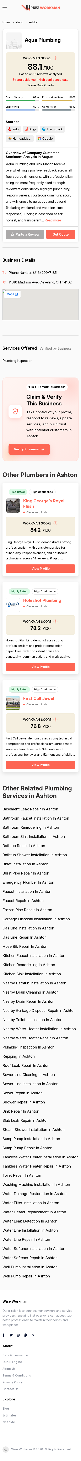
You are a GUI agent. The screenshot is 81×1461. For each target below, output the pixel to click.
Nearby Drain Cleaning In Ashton (30, 992)
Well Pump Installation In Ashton (30, 1267)
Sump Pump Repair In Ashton (27, 1148)
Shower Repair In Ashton (23, 1102)
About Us (9, 1368)
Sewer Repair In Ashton (22, 1093)
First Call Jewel (38, 698)
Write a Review (27, 234)
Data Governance (15, 1355)
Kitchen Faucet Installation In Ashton (33, 955)
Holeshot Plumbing (42, 600)
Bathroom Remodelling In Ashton (30, 827)
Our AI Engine (12, 1362)
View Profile (41, 568)
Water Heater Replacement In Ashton (34, 1212)
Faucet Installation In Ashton (26, 891)
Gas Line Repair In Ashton (24, 937)
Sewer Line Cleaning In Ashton (28, 1074)
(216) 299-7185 (45, 273)
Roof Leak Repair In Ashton (25, 1065)
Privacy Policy (12, 1382)
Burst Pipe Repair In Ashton (25, 873)
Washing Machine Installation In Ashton (36, 1184)
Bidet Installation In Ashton (25, 864)
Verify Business (26, 449)
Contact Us (10, 1389)
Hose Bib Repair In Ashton (24, 946)
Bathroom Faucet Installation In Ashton (35, 818)
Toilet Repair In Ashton (21, 1175)
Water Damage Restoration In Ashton (34, 1193)
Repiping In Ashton (18, 1056)
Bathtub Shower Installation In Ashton (34, 855)
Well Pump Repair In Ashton (26, 1276)
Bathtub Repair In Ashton (23, 846)
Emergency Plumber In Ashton (28, 882)
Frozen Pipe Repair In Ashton (27, 910)
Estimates (9, 1415)
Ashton (33, 22)
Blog (5, 1408)
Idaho (20, 22)
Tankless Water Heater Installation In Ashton (40, 1157)
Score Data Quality (40, 85)
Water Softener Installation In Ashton (33, 1248)
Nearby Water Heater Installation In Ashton (39, 1029)
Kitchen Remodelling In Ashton (28, 965)
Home (6, 22)
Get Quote (61, 234)
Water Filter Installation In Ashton (30, 1203)
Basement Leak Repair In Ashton (30, 809)
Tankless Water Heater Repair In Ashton (36, 1166)
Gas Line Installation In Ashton (28, 928)
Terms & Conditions (16, 1375)
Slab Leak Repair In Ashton (25, 1120)
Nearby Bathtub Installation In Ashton (34, 983)
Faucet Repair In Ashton (23, 900)
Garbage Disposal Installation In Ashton (36, 919)
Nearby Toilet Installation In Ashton (32, 1019)
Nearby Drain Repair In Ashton (28, 1001)
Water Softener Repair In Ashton (30, 1258)
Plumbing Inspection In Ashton (28, 1047)
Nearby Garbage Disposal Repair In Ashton (39, 1010)
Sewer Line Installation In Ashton (30, 1084)
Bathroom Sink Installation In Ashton (33, 836)
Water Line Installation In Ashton (30, 1230)
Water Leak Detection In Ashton (29, 1221)
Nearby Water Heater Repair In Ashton (35, 1038)
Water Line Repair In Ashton (26, 1239)
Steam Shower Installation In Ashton (33, 1129)
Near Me (8, 1422)
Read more (53, 220)
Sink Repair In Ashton (20, 1111)
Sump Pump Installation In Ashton (31, 1139)
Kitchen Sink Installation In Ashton (31, 974)
